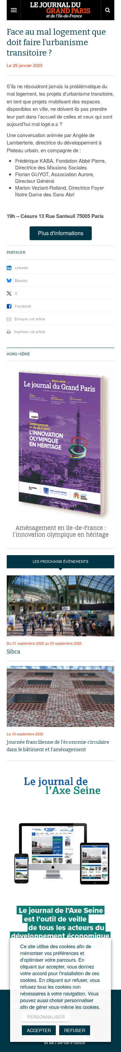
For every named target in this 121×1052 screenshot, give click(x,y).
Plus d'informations (60, 233)
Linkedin (21, 267)
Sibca (13, 651)
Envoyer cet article (29, 318)
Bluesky (21, 280)
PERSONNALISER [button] (46, 1017)
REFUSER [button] (74, 1030)
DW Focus (60, 10)
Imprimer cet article (29, 331)
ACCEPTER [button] (39, 1030)
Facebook (23, 306)
